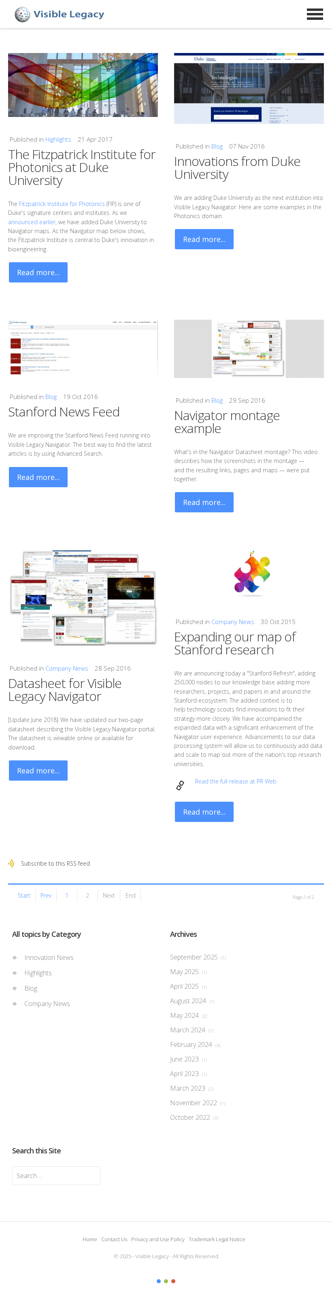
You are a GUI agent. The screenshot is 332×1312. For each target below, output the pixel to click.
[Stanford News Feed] (83, 347)
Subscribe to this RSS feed (55, 863)
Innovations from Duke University (237, 167)
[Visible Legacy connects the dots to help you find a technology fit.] (249, 574)
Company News (66, 668)
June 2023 (188, 1059)
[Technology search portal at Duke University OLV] (249, 88)
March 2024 (191, 1029)
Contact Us (114, 1239)
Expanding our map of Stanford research (235, 643)
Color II (166, 1281)
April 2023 (188, 1073)
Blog (217, 146)
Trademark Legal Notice (217, 1239)
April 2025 (188, 986)
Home (90, 1239)
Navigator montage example (227, 421)
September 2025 (198, 957)
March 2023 (191, 1088)
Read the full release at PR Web (236, 781)
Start (24, 895)
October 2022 (194, 1117)
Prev (45, 895)
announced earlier (31, 222)
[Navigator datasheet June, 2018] (83, 598)
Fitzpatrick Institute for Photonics (62, 204)
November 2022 (197, 1102)
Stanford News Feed (63, 411)
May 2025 (188, 971)
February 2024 (195, 1044)
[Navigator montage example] (249, 349)
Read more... (38, 272)
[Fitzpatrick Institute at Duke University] (83, 85)
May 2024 (188, 1015)
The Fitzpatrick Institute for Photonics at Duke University (81, 167)
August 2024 (192, 1000)
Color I (159, 1281)
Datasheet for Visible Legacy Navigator (64, 689)
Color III (173, 1281)
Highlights (58, 139)
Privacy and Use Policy (158, 1239)
